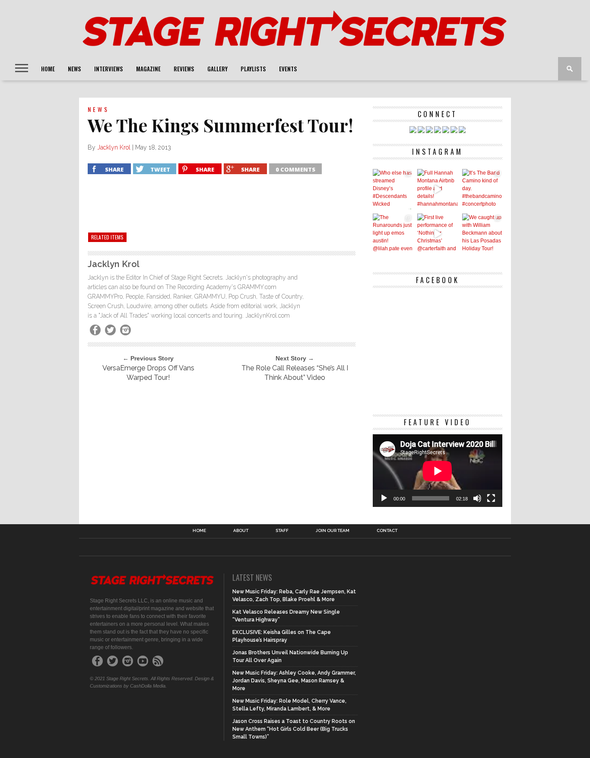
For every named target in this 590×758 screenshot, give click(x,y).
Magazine (148, 68)
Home (48, 68)
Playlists (253, 68)
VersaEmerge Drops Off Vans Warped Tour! (148, 373)
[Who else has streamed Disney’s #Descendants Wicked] (393, 189)
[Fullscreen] (491, 498)
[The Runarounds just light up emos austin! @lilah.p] (393, 233)
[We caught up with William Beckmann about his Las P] (482, 233)
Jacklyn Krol (113, 147)
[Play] (384, 498)
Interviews (108, 68)
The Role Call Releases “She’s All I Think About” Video (294, 373)
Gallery (217, 68)
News (74, 68)
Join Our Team (332, 531)
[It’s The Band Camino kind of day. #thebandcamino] (482, 189)
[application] (437, 470)
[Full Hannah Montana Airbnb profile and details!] (437, 189)
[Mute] (477, 498)
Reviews (184, 68)
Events (288, 68)
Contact (387, 531)
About (240, 531)
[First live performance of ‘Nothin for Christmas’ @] (437, 233)
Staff (282, 531)
